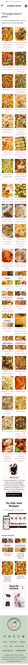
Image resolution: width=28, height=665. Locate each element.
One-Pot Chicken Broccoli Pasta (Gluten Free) (7, 242)
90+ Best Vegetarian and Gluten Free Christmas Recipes (20, 434)
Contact (5, 641)
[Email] (23, 636)
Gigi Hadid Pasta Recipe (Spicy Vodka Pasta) (7, 266)
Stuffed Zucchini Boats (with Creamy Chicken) (20, 154)
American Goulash (20, 391)
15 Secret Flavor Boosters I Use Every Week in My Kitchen (21, 331)
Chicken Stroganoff (7, 431)
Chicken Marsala (20, 411)
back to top (21, 650)
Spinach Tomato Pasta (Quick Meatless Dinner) (20, 132)
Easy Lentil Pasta (7, 89)
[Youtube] (9, 636)
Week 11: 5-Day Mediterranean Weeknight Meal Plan (7, 309)
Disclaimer (22, 641)
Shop (11, 646)
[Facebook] (4, 636)
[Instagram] (18, 636)
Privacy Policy (13, 641)
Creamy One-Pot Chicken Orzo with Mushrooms (20, 69)
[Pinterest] (14, 636)
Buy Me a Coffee (19, 646)
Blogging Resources (8, 650)
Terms (5, 646)
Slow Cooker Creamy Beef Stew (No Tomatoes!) (20, 45)
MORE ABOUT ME (13, 494)
